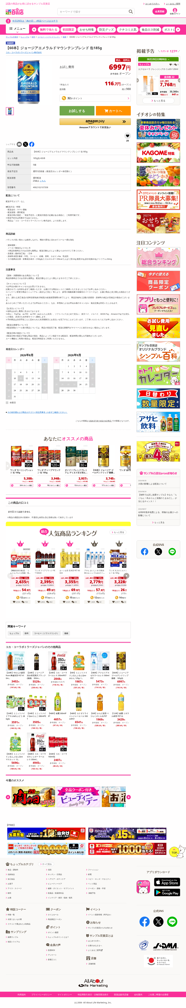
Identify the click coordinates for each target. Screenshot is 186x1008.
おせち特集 (86, 29)
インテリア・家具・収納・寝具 (60, 898)
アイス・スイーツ (15, 888)
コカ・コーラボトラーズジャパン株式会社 (24, 52)
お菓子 (10, 884)
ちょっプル (24, 37)
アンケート (52, 955)
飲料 (33, 37)
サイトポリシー (65, 994)
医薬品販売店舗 (121, 994)
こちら (43, 180)
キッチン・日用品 (55, 874)
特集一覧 (11, 915)
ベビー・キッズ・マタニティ (99, 879)
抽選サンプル (13, 937)
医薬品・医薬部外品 (56, 893)
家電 (90, 874)
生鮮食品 (11, 874)
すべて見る (47, 864)
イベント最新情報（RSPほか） (100, 915)
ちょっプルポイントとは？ (58, 937)
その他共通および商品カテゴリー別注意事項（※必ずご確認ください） (37, 412)
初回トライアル (14, 942)
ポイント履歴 (53, 932)
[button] (34, 29)
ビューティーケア (55, 884)
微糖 (64, 37)
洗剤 (49, 870)
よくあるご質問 (173, 3)
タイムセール (53, 915)
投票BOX (51, 950)
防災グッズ (106, 29)
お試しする (77, 110)
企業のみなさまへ (95, 945)
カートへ (115, 110)
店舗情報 (91, 964)
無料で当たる (48, 29)
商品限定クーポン (55, 919)
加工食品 (11, 879)
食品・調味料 (13, 870)
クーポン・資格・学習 (96, 888)
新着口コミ (52, 959)
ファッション (93, 870)
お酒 (9, 898)
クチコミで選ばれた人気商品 (19, 924)
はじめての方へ (152, 3)
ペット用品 (92, 884)
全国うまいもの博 (15, 919)
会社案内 (138, 994)
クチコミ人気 (127, 29)
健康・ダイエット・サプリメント (61, 888)
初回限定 (68, 29)
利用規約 (22, 994)
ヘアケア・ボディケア (56, 879)
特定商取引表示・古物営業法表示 (93, 994)
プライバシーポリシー (42, 994)
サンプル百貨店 (12, 37)
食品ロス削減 (150, 29)
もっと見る (119, 532)
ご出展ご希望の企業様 (158, 994)
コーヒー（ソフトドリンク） (49, 37)
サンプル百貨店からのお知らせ (100, 928)
